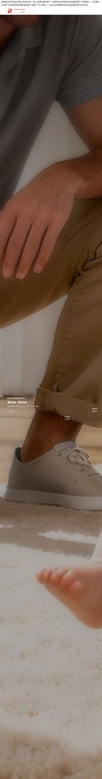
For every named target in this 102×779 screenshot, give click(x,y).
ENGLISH (91, 10)
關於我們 (47, 10)
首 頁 (40, 10)
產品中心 (56, 10)
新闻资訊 (73, 10)
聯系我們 (82, 10)
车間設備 (65, 10)
